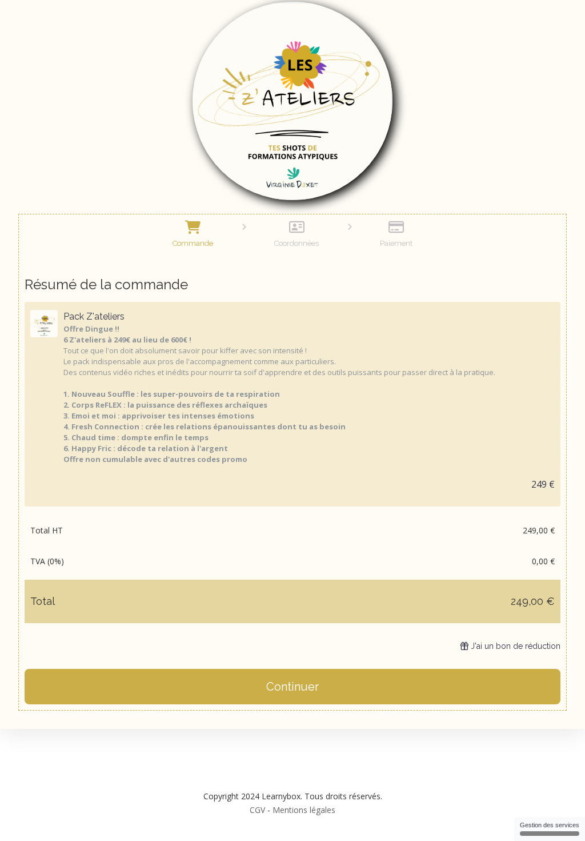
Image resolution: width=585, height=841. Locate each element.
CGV (257, 809)
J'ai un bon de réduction (515, 646)
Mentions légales (304, 809)
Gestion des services (549, 825)
